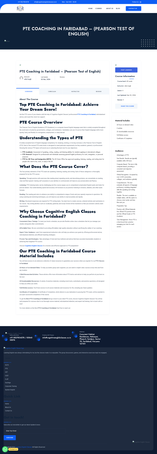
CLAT (6, 379)
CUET (7, 375)
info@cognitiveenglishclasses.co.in (45, 2)
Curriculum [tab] (52, 91)
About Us (109, 8)
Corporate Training (11, 386)
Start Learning (126, 70)
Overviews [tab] (28, 91)
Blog (118, 8)
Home (90, 8)
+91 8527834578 (23, 2)
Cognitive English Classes (23, 447)
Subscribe (9, 438)
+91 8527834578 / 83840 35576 (21, 339)
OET (6, 372)
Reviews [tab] (98, 91)
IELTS (7, 365)
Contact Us (132, 8)
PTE (6, 368)
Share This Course (127, 106)
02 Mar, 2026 (45, 79)
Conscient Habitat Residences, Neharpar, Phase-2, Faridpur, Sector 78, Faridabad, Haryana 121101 (90, 339)
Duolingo (8, 383)
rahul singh (27, 79)
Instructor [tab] (75, 91)
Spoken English (10, 390)
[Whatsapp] (5, 449)
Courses (98, 8)
